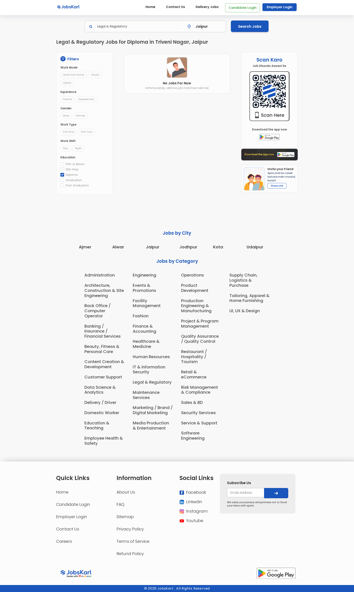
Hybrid (67, 83)
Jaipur (152, 247)
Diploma (72, 175)
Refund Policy (130, 554)
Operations (192, 275)
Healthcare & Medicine (146, 343)
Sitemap (125, 517)
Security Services (198, 413)
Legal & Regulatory (152, 382)
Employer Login (279, 7)
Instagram (196, 511)
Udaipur (255, 247)
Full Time (68, 132)
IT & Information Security (149, 369)
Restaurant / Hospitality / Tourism (194, 357)
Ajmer (85, 247)
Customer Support (103, 377)
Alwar (118, 247)
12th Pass (72, 169)
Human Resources (151, 357)
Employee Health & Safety (103, 440)
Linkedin (193, 502)
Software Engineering (193, 435)
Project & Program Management (200, 323)
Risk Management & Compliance (199, 389)
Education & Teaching (96, 425)
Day (65, 148)
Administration (99, 275)
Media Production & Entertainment (151, 425)
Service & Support (199, 423)
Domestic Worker (101, 413)
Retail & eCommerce (193, 374)
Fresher (67, 99)
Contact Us (175, 7)
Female (80, 115)
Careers (64, 541)
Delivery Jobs (207, 7)
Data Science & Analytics (100, 389)
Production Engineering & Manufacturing (196, 306)
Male (66, 115)
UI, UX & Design (244, 311)
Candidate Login (242, 7)
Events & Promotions (144, 287)
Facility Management (147, 303)
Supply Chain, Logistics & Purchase (243, 280)
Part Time (86, 132)
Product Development (194, 287)
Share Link (277, 185)
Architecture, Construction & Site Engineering (104, 290)
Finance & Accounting (144, 328)
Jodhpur (188, 247)
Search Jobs (249, 26)
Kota (218, 247)
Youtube (194, 520)
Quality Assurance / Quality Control (200, 338)
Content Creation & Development (104, 364)
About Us (126, 492)
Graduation (74, 180)
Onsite (95, 75)
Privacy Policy (130, 529)
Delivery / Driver (100, 402)
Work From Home (73, 75)
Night (78, 148)
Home (150, 7)
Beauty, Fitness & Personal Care (101, 349)
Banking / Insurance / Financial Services (102, 331)
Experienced (86, 99)
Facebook (195, 492)
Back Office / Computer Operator (97, 311)
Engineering (144, 275)
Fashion (141, 316)
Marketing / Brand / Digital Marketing (153, 410)
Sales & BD (192, 402)
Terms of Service (133, 541)
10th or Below (75, 164)
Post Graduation (77, 185)
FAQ (120, 504)
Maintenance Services (146, 395)
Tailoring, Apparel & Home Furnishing (249, 298)
